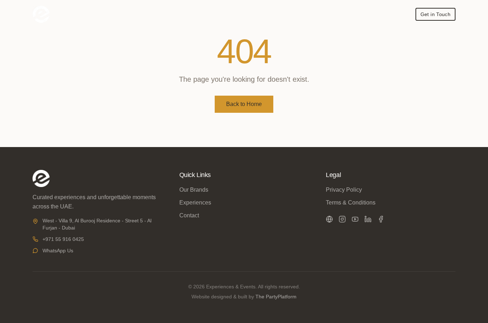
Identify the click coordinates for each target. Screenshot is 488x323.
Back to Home (244, 104)
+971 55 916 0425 (63, 239)
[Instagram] (342, 219)
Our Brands (287, 14)
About (361, 14)
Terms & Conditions (350, 203)
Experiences (195, 203)
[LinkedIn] (368, 219)
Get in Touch (435, 14)
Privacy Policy (344, 190)
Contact (189, 215)
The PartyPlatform (276, 296)
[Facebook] (380, 219)
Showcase (392, 14)
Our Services (327, 14)
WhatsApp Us (58, 250)
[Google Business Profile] (329, 219)
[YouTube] (355, 219)
